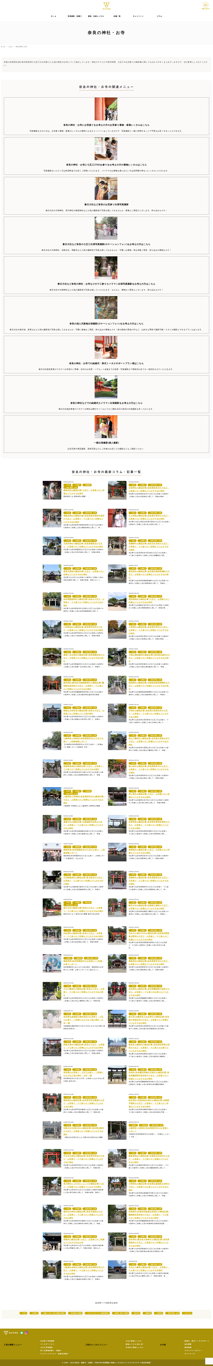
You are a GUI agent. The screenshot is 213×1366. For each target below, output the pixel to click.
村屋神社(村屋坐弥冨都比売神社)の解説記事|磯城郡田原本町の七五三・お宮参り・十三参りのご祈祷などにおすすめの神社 (149, 1214)
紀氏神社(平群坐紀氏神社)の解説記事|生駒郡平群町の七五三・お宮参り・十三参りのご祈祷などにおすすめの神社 (149, 1103)
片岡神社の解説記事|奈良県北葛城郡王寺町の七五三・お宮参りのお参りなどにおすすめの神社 (149, 1186)
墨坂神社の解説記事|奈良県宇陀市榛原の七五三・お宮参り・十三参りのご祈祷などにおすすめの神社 (84, 1103)
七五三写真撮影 (46, 1347)
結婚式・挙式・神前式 (121, 1313)
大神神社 (78, 735)
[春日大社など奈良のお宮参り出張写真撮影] (106, 195)
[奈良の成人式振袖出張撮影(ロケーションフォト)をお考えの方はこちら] (106, 314)
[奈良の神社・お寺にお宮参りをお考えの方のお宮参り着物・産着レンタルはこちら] (106, 116)
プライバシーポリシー (193, 1350)
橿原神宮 (88, 485)
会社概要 (188, 1344)
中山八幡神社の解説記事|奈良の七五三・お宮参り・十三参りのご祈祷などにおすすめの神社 (84, 992)
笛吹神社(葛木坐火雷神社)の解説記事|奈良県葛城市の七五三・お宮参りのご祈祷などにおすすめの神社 (149, 1242)
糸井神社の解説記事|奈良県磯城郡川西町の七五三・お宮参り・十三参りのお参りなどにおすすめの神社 (149, 992)
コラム (159, 16)
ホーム (53, 16)
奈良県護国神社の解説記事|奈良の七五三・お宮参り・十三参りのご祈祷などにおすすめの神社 (84, 602)
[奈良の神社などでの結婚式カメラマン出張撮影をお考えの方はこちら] (106, 394)
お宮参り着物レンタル (134, 1347)
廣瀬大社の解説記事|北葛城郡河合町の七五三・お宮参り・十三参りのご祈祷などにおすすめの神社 (83, 825)
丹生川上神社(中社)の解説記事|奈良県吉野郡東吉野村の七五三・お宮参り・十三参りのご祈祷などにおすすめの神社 (149, 936)
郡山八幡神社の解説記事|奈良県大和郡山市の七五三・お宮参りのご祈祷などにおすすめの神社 (149, 741)
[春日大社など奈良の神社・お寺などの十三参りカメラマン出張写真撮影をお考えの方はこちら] (106, 275)
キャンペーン (138, 16)
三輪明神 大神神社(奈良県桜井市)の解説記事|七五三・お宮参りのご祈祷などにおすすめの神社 (84, 799)
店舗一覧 (117, 16)
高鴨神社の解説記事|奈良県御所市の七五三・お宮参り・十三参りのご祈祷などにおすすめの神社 (149, 880)
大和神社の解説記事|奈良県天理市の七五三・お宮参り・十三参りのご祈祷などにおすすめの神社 (149, 630)
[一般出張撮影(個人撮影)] (106, 434)
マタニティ (188, 1313)
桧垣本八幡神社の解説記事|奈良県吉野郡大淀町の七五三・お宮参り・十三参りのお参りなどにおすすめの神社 (149, 1047)
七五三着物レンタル (134, 1341)
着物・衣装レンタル (96, 16)
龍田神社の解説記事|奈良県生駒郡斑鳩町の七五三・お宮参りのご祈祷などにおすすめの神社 (149, 574)
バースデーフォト (47, 1344)
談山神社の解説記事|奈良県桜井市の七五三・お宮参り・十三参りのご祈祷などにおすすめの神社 (149, 769)
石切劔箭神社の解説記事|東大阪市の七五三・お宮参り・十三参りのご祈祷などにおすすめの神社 (84, 880)
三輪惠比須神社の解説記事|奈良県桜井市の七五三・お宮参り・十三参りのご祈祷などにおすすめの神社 (84, 1270)
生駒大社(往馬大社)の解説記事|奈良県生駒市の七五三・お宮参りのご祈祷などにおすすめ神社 (83, 1131)
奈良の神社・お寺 (71, 487)
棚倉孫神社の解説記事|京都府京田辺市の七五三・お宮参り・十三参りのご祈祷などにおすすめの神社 (149, 1159)
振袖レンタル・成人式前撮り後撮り (54, 1313)
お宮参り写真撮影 (47, 1341)
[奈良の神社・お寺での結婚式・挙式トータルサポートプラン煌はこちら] (106, 354)
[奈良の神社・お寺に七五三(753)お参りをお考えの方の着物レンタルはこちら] (106, 156)
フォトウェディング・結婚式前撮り (98, 1313)
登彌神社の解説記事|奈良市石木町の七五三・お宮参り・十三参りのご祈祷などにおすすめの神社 (149, 546)
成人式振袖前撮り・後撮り (51, 1350)
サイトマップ (189, 1354)
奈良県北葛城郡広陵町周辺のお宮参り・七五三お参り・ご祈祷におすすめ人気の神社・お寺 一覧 (83, 1019)
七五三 (68, 485)
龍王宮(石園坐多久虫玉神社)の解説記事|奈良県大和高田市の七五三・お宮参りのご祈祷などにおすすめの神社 (149, 1019)
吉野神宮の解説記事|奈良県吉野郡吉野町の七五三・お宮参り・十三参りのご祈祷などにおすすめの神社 (149, 825)
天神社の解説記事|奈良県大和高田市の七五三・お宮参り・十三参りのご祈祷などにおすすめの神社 (149, 713)
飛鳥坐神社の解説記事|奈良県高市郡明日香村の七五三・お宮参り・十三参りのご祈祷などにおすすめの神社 (84, 518)
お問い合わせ (206, 8)
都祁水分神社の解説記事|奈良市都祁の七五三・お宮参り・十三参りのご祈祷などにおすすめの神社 (83, 1214)
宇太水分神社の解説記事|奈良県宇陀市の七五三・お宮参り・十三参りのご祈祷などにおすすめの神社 (84, 1159)
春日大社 (88, 902)
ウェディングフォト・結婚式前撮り (54, 1354)
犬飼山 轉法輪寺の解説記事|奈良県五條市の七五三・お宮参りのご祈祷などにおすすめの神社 (149, 658)
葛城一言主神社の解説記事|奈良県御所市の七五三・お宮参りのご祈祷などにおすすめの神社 (84, 658)
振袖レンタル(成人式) (134, 1344)
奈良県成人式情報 (76, 1313)
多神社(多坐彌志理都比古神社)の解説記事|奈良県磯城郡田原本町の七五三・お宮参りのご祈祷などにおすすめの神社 (149, 1075)
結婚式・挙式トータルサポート (196, 1341)
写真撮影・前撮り (75, 16)
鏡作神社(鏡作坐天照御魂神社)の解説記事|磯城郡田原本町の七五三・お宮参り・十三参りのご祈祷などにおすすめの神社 (83, 685)
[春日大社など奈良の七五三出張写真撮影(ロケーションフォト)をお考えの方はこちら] (106, 235)
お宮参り (78, 485)
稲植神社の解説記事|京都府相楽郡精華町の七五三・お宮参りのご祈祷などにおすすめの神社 (149, 685)
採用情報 (188, 1347)
